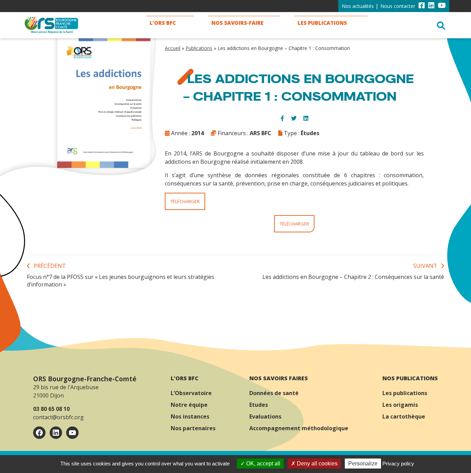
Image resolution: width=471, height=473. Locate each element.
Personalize (363, 463)
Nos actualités (358, 6)
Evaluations (265, 416)
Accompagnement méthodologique (298, 428)
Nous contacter (397, 6)
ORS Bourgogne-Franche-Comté (85, 378)
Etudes (258, 405)
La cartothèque (403, 416)
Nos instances (190, 416)
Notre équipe (189, 405)
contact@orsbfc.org (58, 417)
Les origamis (400, 405)
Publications (199, 48)
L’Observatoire (191, 393)
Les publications (404, 393)
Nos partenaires (193, 428)
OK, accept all (262, 463)
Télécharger (185, 201)
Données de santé (274, 393)
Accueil (172, 48)
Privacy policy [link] (398, 463)
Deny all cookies (316, 463)
